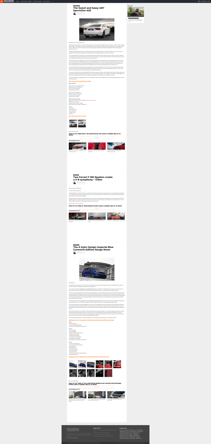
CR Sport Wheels (77, 100)
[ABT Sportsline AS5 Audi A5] (73, 123)
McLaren (121, 434)
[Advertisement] (97, 161)
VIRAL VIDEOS (46, 1)
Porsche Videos (132, 438)
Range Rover (135, 434)
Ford (127, 435)
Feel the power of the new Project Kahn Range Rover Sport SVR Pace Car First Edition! (77, 400)
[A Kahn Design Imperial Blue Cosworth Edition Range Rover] (73, 364)
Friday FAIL (126, 434)
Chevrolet (130, 434)
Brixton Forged (136, 435)
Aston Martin (122, 435)
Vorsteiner (131, 435)
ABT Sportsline (138, 438)
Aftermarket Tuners (26, 1)
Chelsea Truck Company (124, 438)
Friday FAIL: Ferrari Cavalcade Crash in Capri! (116, 220)
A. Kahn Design (122, 432)
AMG (139, 432)
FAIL (131, 432)
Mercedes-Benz (122, 431)
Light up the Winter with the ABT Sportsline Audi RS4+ (114, 151)
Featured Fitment (133, 431)
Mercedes (127, 432)
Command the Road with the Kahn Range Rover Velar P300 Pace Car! (96, 400)
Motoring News (37, 1)
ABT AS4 (116, 51)
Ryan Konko (80, 182)
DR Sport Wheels (90, 100)
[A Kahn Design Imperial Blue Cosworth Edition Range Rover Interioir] (99, 364)
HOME (17, 1)
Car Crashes (135, 432)
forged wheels (140, 431)
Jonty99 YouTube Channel (77, 203)
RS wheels (73, 334)
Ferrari (127, 431)
